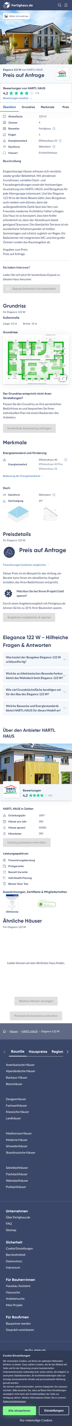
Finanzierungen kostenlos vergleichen (24, 564)
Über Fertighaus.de (18, 1217)
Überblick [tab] (9, 107)
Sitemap (11, 1230)
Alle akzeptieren (19, 1410)
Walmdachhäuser (17, 1180)
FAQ (9, 1223)
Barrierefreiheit (15, 1254)
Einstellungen (54, 1410)
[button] (59, 5)
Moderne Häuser (17, 1139)
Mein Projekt (14, 1305)
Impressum (13, 1267)
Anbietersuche (15, 1298)
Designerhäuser (16, 1099)
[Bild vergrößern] (63, 378)
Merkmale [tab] (47, 107)
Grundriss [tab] (28, 107)
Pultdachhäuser (16, 1186)
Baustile (17, 1051)
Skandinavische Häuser (20, 1152)
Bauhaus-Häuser (16, 1077)
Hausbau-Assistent (18, 1286)
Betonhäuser (14, 1084)
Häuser (14, 1031)
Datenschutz (14, 1261)
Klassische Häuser (17, 1111)
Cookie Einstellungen (19, 1248)
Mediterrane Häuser (19, 1133)
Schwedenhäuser (17, 1146)
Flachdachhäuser (17, 1174)
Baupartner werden (18, 1323)
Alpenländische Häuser (20, 1071)
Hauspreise (38, 1051)
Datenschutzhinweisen (14, 1401)
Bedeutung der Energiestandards (21, 475)
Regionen (59, 1051)
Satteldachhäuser (17, 1167)
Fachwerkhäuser (16, 1105)
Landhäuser (13, 1118)
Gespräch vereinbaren (20, 1329)
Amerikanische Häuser (20, 1064)
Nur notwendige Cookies (36, 1420)
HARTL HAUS (29, 1031)
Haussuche (13, 1292)
